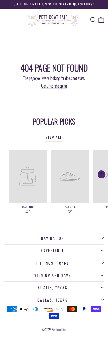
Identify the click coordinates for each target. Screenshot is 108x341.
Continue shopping (54, 85)
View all (54, 137)
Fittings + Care (52, 263)
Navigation (52, 238)
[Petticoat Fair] (54, 20)
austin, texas (52, 287)
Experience (52, 250)
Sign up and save (52, 275)
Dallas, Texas (52, 300)
